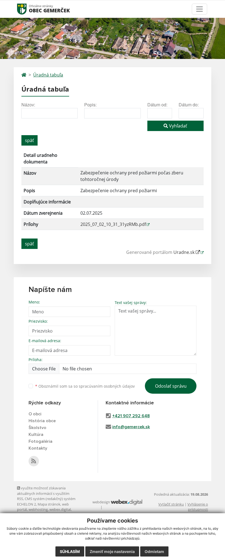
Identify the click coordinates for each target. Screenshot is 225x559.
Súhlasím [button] (70, 551)
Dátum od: (157, 104)
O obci (35, 414)
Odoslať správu (171, 386)
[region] (112, 192)
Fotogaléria (40, 441)
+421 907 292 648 (131, 416)
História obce (42, 421)
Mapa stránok (49, 504)
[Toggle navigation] (199, 9)
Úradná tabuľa (48, 75)
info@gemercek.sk (131, 427)
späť (29, 140)
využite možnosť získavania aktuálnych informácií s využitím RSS (43, 493)
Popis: (90, 104)
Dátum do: (189, 104)
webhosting (38, 509)
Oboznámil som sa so (85, 386)
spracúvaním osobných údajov (107, 386)
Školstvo (37, 427)
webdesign (101, 502)
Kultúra (36, 434)
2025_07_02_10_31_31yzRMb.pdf (113, 224)
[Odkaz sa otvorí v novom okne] (34, 461)
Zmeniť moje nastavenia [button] (112, 551)
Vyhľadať (177, 126)
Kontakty (38, 448)
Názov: (28, 104)
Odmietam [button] (154, 551)
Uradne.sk (184, 252)
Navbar (27, 9)
